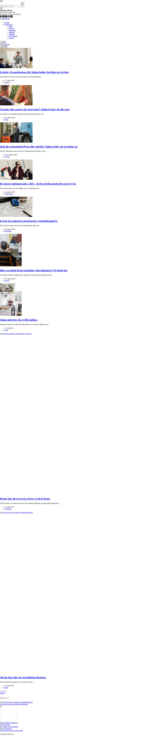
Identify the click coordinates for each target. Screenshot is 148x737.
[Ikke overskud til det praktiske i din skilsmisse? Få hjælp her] (11, 266)
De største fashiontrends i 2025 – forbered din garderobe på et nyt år (38, 183)
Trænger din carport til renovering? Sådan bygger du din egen (34, 109)
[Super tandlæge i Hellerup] (8, 721)
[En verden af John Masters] (5, 725)
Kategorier (8, 24)
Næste (2, 693)
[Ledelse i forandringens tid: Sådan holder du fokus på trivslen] (16, 67)
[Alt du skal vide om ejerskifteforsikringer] (16, 702)
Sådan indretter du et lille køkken (18, 319)
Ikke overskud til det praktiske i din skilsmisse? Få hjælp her (34, 270)
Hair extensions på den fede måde (11, 730)
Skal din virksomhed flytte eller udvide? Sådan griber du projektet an (38, 146)
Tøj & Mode (13, 36)
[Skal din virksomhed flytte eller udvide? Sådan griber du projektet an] (16, 142)
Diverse (11, 38)
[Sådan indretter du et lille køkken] (11, 315)
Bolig (10, 26)
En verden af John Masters (9, 727)
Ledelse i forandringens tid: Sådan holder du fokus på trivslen (34, 72)
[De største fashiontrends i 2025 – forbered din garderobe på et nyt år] (16, 179)
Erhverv (11, 28)
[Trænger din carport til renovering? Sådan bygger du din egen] (16, 105)
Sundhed (12, 34)
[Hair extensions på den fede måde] (6, 729)
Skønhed (12, 32)
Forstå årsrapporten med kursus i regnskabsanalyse (29, 221)
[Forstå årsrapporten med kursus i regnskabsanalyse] (16, 216)
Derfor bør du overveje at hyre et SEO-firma (25, 498)
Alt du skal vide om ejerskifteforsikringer (23, 677)
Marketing (12, 30)
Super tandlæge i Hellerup (9, 723)
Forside (6, 22)
